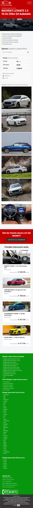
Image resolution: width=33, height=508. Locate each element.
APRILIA (5, 460)
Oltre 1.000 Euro (6, 390)
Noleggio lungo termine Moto (9, 372)
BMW (4, 398)
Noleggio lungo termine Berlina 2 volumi (11, 359)
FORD (4, 406)
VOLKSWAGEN (6, 452)
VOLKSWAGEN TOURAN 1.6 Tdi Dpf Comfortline (14, 314)
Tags (4, 377)
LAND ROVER (6, 420)
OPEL (4, 434)
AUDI (4, 396)
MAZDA (5, 425)
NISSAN (5, 432)
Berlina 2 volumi (8, 339)
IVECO (4, 412)
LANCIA (5, 419)
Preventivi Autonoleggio (8, 375)
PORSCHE (5, 437)
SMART (4, 443)
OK (18, 505)
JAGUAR (5, 414)
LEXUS (4, 422)
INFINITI (5, 411)
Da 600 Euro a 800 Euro (8, 386)
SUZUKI (5, 447)
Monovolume (7, 269)
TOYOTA (5, 450)
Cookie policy (10, 487)
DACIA (4, 403)
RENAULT (5, 438)
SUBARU (5, 445)
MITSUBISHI (5, 430)
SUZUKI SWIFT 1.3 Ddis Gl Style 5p (14, 337)
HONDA (5, 407)
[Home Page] (6, 3)
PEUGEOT (5, 435)
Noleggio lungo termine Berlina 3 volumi (11, 360)
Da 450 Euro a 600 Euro (8, 385)
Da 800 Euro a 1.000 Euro (8, 388)
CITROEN (5, 401)
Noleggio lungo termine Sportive (10, 365)
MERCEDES (5, 427)
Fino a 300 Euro (6, 381)
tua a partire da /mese (19, 272)
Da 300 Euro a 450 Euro (8, 383)
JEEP (4, 416)
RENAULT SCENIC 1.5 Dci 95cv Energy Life (15, 267)
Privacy (4, 487)
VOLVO (4, 453)
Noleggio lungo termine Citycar (9, 362)
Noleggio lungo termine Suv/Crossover (11, 368)
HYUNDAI (5, 409)
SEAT (4, 440)
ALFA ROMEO (6, 394)
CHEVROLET (6, 399)
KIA (4, 417)
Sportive (6, 293)
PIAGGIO (5, 465)
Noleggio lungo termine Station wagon (11, 367)
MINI (4, 429)
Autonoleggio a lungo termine (9, 373)
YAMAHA (5, 468)
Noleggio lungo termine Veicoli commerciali (12, 370)
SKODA (4, 442)
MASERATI (5, 424)
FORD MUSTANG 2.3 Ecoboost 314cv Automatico (15, 290)
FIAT (4, 404)
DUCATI (5, 461)
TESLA (4, 448)
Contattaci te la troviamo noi (16, 239)
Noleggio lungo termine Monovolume (11, 363)
